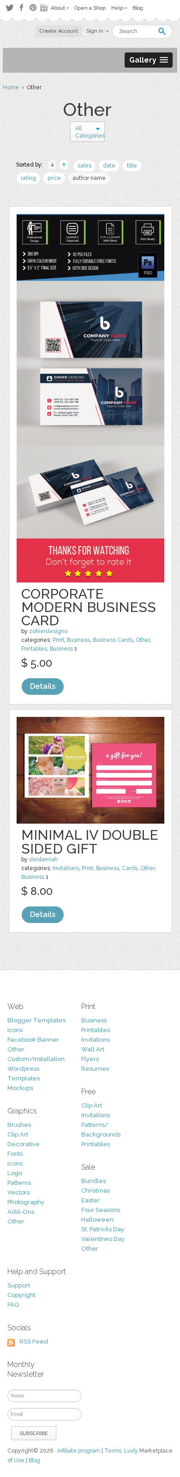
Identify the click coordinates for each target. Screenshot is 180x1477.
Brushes (19, 1124)
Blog (34, 1460)
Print (58, 640)
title (132, 165)
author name (89, 178)
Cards (130, 868)
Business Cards (113, 640)
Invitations (66, 868)
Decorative (23, 1144)
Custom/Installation (36, 1059)
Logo (14, 1173)
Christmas (95, 1190)
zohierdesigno (48, 631)
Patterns (19, 1182)
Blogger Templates (36, 1020)
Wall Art (92, 1049)
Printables (34, 649)
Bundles (93, 1180)
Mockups (20, 1088)
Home (11, 87)
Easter (90, 1200)
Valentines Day (103, 1238)
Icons (15, 1030)
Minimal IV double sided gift (89, 841)
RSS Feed (33, 1341)
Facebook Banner (33, 1039)
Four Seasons (100, 1209)
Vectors (18, 1192)
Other (143, 640)
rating (28, 178)
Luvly (131, 1451)
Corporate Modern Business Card (88, 607)
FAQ (13, 1304)
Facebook (21, 8)
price (54, 178)
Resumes (95, 1068)
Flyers (90, 1059)
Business (78, 640)
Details (42, 686)
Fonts (15, 1153)
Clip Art (17, 1134)
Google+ (44, 8)
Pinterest (33, 7)
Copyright (21, 1295)
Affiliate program (78, 1451)
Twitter (9, 7)
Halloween (97, 1219)
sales (84, 165)
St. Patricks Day (102, 1229)
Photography (25, 1202)
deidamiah (43, 859)
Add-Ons (20, 1211)
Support (18, 1285)
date (109, 165)
